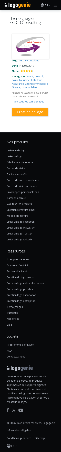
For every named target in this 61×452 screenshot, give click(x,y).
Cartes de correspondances (23, 180)
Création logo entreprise (21, 301)
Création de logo (30, 112)
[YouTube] (20, 410)
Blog (9, 324)
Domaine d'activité (17, 265)
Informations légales (19, 430)
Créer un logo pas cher (20, 289)
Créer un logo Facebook (20, 221)
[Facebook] (8, 410)
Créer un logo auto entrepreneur (26, 283)
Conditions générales (19, 438)
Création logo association (21, 295)
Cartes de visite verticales (22, 186)
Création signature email (21, 209)
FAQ (9, 350)
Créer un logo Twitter (19, 233)
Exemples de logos (18, 259)
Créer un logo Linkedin (20, 239)
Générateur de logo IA (20, 162)
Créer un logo (15, 156)
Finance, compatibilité (24, 87)
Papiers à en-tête (17, 174)
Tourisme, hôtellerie (30, 80)
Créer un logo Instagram (21, 227)
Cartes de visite (16, 168)
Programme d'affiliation (20, 344)
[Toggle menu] (54, 5)
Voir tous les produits (19, 203)
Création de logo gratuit (21, 277)
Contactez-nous (16, 356)
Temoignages (15, 306)
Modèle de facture (17, 215)
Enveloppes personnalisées (23, 192)
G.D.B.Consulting (29, 60)
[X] (14, 410)
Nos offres (13, 318)
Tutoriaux (12, 312)
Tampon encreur (16, 198)
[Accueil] (17, 5)
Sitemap (40, 438)
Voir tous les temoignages (29, 101)
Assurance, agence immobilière (30, 83)
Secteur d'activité (17, 271)
